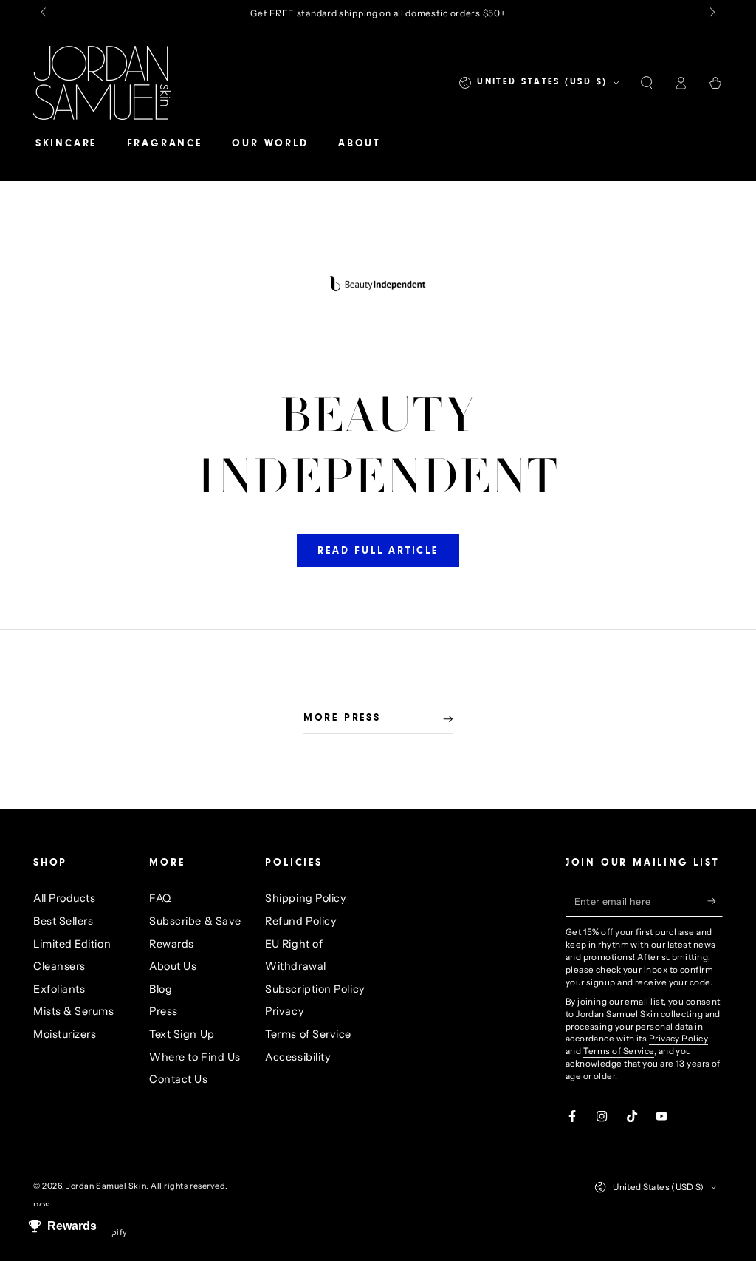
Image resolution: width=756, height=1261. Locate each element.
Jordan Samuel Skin (106, 1186)
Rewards (171, 944)
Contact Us (178, 1079)
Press (163, 1011)
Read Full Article (378, 551)
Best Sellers (63, 921)
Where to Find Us (195, 1057)
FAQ (160, 898)
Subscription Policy (315, 989)
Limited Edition (72, 944)
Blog (160, 989)
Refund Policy (301, 921)
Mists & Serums (73, 1011)
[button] (646, 83)
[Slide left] (44, 13)
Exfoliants (59, 989)
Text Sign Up (181, 1034)
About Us (172, 966)
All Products (64, 898)
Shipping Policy (305, 898)
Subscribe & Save (195, 921)
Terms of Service (308, 1034)
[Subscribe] (715, 901)
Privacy (284, 1011)
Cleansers (59, 966)
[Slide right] (711, 13)
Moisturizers (64, 1034)
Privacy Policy (678, 1038)
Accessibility (298, 1057)
